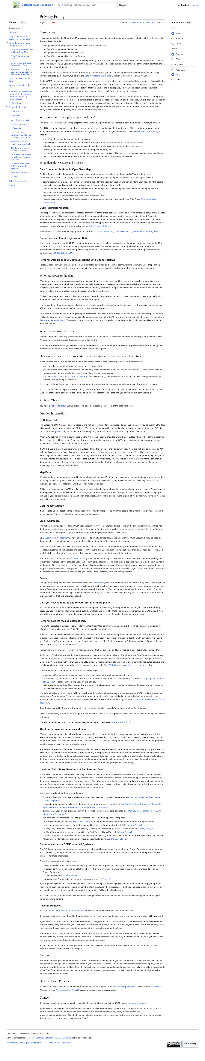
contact (144, 84)
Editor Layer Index (81, 821)
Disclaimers (54, 1043)
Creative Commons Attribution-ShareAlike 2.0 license (50, 1038)
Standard (180, 38)
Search (122, 5)
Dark (178, 79)
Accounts (72, 558)
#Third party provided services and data (127, 665)
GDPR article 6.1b (61, 253)
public (58, 431)
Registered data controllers (52, 320)
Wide (178, 59)
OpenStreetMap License (122, 986)
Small (178, 33)
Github (105, 879)
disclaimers (156, 986)
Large (178, 43)
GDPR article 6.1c (98, 226)
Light (178, 74)
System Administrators (55, 538)
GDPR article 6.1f (146, 131)
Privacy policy (12, 1043)
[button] (8, 5)
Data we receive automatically (99, 76)
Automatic (180, 70)
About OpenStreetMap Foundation (34, 1043)
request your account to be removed (65, 910)
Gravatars (97, 582)
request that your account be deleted (68, 376)
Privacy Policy (133, 825)
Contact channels (137, 1003)
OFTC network (70, 875)
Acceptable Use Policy (66, 990)
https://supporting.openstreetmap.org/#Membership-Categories (128, 231)
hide (23, 22)
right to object (57, 406)
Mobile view (66, 1043)
